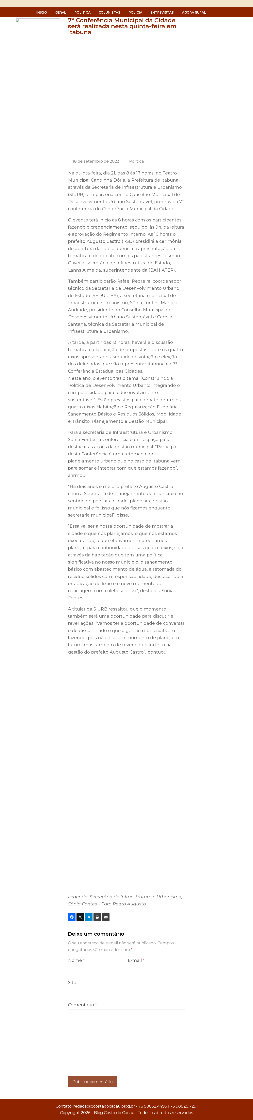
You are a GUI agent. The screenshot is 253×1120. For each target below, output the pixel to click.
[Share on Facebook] (72, 917)
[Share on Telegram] (89, 917)
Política (136, 161)
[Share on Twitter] (80, 917)
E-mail (136, 960)
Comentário (82, 1004)
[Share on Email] (106, 917)
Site (72, 982)
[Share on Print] (97, 917)
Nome (76, 960)
